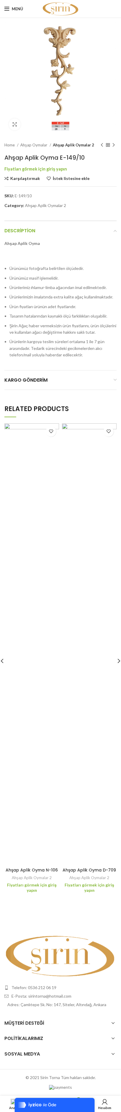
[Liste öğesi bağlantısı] (60, 987)
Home (10, 145)
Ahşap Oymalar (34, 145)
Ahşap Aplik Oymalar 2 (73, 145)
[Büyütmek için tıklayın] (15, 124)
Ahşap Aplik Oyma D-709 (89, 870)
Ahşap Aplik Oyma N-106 (32, 870)
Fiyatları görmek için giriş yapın (35, 168)
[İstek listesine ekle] (51, 431)
